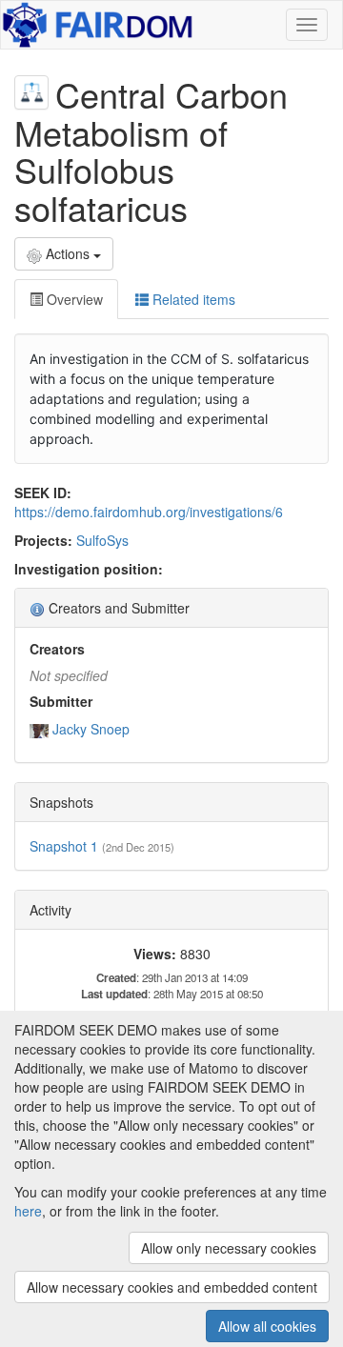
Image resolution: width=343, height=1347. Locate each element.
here (28, 1210)
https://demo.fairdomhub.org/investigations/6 (148, 511)
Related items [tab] (192, 299)
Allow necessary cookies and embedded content (172, 1287)
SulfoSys (102, 540)
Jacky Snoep (91, 728)
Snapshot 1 (64, 845)
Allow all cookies (267, 1326)
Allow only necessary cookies (228, 1247)
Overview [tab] (73, 299)
